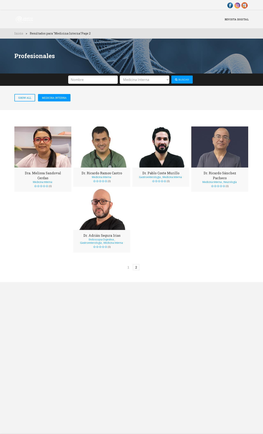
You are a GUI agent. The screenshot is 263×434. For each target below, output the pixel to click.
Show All (24, 97)
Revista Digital (237, 19)
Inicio (18, 33)
